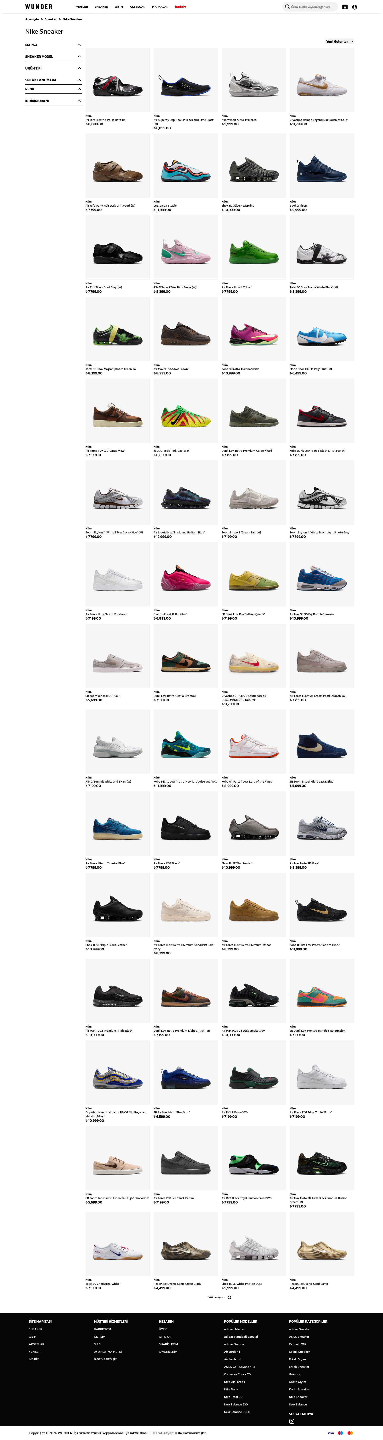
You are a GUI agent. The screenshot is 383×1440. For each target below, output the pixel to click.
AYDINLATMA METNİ (108, 1351)
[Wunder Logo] (38, 6)
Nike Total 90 (233, 1397)
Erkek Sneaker (299, 1366)
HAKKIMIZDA (103, 1329)
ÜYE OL (164, 1329)
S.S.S (97, 1344)
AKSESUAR (137, 6)
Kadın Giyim (297, 1382)
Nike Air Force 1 (234, 1382)
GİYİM (119, 6)
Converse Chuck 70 (237, 1374)
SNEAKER (101, 6)
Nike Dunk (231, 1389)
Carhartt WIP (297, 1344)
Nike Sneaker (72, 19)
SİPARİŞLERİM (168, 1344)
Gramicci (295, 1374)
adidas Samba (234, 1344)
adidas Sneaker (300, 1329)
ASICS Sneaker (299, 1336)
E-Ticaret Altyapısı (162, 1433)
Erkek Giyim (297, 1359)
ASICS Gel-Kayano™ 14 (239, 1366)
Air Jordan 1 (232, 1351)
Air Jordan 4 (232, 1359)
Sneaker (51, 19)
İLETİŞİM (99, 1336)
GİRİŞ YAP (165, 1336)
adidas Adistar (234, 1329)
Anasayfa (32, 19)
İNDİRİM (180, 6)
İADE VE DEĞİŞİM (105, 1359)
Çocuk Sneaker (299, 1351)
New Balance (298, 1404)
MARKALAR (160, 6)
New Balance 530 (236, 1404)
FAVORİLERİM (168, 1351)
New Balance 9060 (237, 1412)
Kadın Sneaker (299, 1389)
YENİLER (82, 6)
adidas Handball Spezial (241, 1336)
